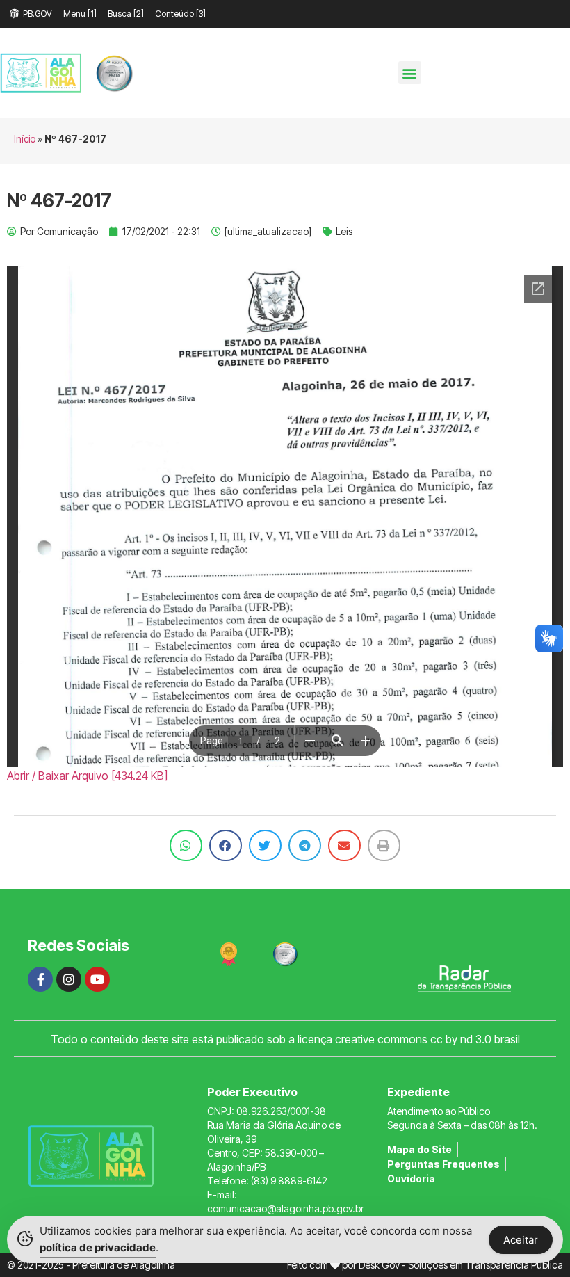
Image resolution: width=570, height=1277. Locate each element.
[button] (409, 72)
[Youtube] (97, 979)
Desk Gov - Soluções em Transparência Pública (461, 1265)
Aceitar (520, 1239)
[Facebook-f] (40, 979)
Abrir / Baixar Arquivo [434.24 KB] (87, 775)
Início (24, 139)
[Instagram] (68, 979)
